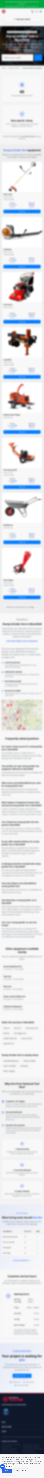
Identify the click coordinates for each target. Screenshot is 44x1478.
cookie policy (33, 1464)
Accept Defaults (21, 1470)
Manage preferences (9, 1475)
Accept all (7, 1470)
